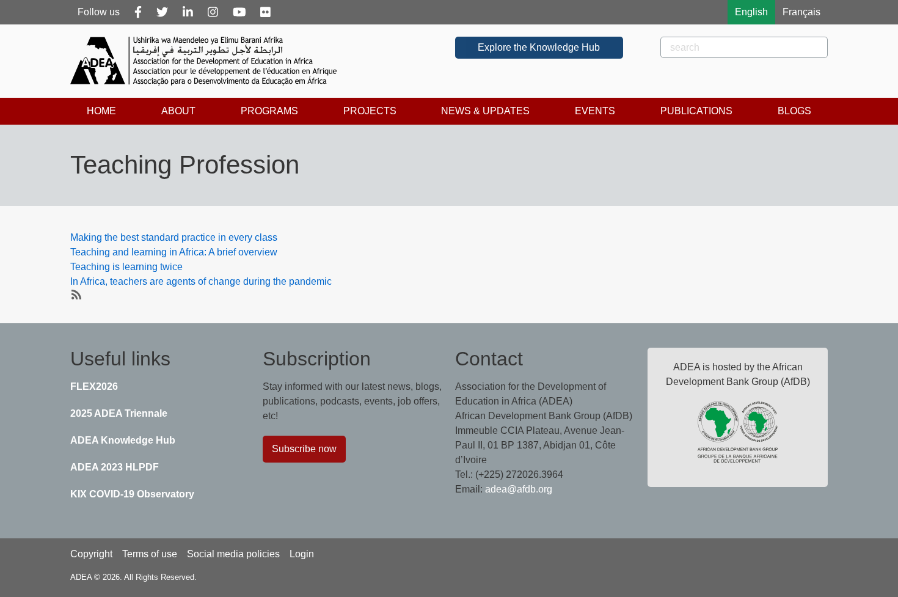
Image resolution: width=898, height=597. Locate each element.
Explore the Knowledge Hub (539, 47)
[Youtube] (239, 12)
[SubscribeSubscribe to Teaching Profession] (75, 294)
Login (302, 554)
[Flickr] (265, 12)
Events (595, 111)
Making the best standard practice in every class (173, 237)
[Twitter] (162, 12)
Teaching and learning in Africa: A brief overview (173, 252)
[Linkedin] (187, 12)
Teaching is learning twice (126, 267)
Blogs (794, 111)
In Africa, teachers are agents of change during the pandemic (201, 281)
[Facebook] (138, 12)
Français (801, 12)
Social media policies (233, 554)
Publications (696, 111)
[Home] (208, 61)
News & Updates (485, 111)
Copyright (91, 554)
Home (101, 111)
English (751, 12)
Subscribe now (304, 449)
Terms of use (149, 554)
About (178, 111)
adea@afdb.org (518, 489)
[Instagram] (212, 12)
